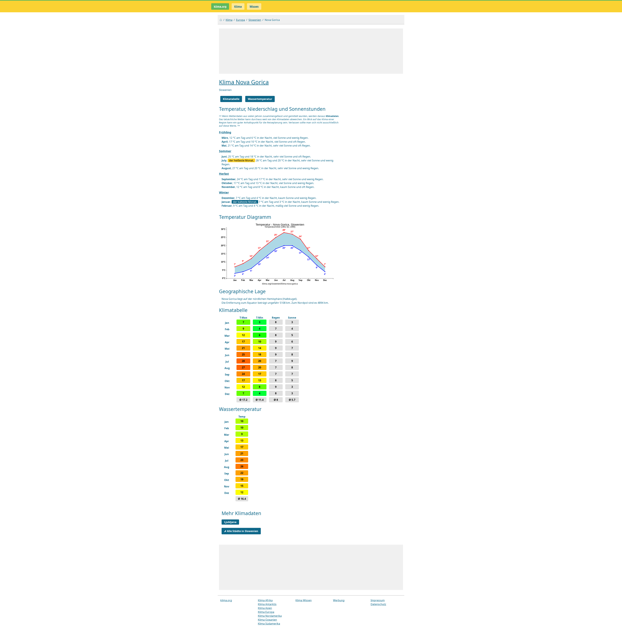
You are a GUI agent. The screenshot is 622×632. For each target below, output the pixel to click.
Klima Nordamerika (270, 616)
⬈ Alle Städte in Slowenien (241, 531)
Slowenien (254, 20)
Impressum (378, 600)
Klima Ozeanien (267, 619)
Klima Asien (265, 608)
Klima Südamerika (269, 623)
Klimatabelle (231, 99)
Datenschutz (378, 604)
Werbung (339, 600)
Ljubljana (230, 522)
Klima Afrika (265, 600)
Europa (240, 20)
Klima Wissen (303, 600)
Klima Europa (266, 612)
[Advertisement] (311, 51)
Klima (229, 20)
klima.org (220, 6)
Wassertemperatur (260, 99)
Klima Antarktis (267, 604)
